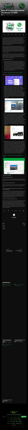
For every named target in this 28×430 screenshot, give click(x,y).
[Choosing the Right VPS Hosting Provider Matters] (8, 371)
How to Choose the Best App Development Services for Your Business (7, 340)
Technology (11, 14)
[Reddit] (20, 34)
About (14, 421)
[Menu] (26, 1)
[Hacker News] (23, 34)
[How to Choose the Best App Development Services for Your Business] (8, 311)
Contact (20, 421)
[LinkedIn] (16, 34)
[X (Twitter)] (8, 34)
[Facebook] (4, 34)
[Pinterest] (12, 34)
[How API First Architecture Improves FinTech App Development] (20, 311)
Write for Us (8, 423)
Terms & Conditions (18, 423)
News (16, 421)
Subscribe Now (24, 416)
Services (11, 421)
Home (8, 421)
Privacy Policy (13, 423)
